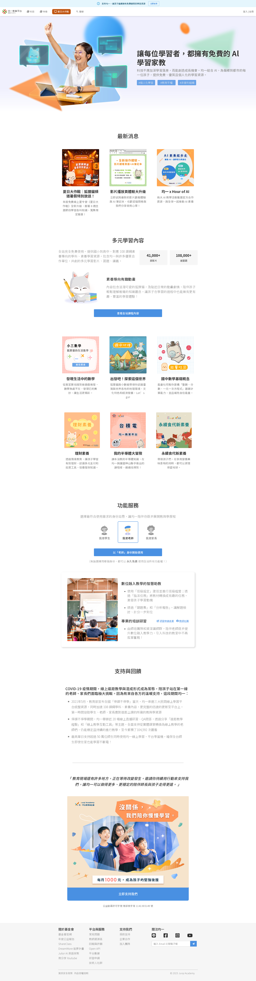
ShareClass (65, 944)
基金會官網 (65, 934)
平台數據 (94, 953)
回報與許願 (95, 944)
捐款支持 (125, 934)
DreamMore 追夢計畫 (71, 948)
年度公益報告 (66, 939)
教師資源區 (95, 939)
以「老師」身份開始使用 (128, 552)
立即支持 (153, 3)
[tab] (105, 532)
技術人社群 (95, 963)
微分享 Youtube (67, 958)
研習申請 (94, 958)
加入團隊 (125, 944)
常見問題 (94, 934)
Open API (94, 948)
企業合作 (125, 939)
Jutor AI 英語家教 (68, 953)
